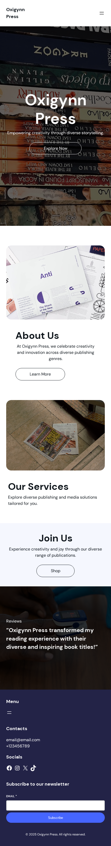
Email (11, 796)
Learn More (40, 374)
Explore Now (55, 148)
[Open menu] (102, 13)
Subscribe (55, 818)
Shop (55, 570)
